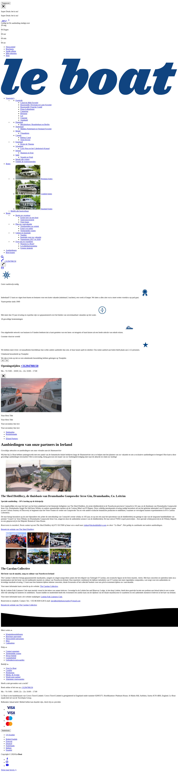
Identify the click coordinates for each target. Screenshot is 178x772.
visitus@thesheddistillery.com (95, 525)
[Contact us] (2, 269)
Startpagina (10, 432)
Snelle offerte (11, 51)
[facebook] (7, 760)
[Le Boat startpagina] (89, 94)
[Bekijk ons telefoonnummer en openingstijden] (3, 264)
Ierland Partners (12, 439)
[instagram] (7, 762)
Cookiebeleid (11, 658)
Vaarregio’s (10, 98)
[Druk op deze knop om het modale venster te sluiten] (3, 376)
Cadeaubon (10, 643)
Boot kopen (10, 252)
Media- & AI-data (12, 675)
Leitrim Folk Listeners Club (51, 597)
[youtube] (7, 766)
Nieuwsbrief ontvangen (15, 639)
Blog (8, 641)
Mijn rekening (11, 53)
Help (8, 56)
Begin (8, 213)
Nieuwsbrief (10, 47)
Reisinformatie (11, 434)
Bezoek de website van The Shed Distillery (17, 529)
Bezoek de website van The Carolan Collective (19, 605)
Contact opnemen (12, 651)
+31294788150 (29, 365)
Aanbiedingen (11, 250)
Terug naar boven (8, 770)
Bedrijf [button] (4, 664)
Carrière (9, 670)
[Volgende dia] (7, 360)
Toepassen (6, 3)
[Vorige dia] (3, 360)
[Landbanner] (3, 6)
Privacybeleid (11, 656)
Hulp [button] (3, 647)
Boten (8, 164)
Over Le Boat (11, 668)
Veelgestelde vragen (13, 653)
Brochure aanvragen (13, 636)
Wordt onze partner (13, 677)
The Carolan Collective (49, 586)
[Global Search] (2, 258)
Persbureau (10, 673)
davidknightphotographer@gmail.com (65, 601)
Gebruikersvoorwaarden (15, 660)
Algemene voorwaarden (15, 679)
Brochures (10, 49)
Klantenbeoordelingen (14, 634)
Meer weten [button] (6, 630)
